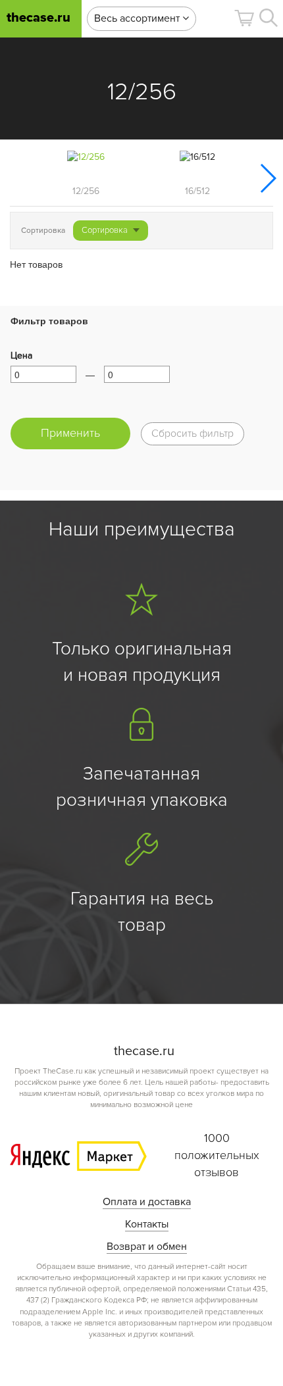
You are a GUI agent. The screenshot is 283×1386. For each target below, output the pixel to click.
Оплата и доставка (147, 1201)
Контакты (146, 1224)
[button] (244, 18)
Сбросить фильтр (192, 433)
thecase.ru (38, 18)
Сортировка (105, 230)
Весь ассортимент (138, 18)
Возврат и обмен (147, 1246)
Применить (70, 433)
